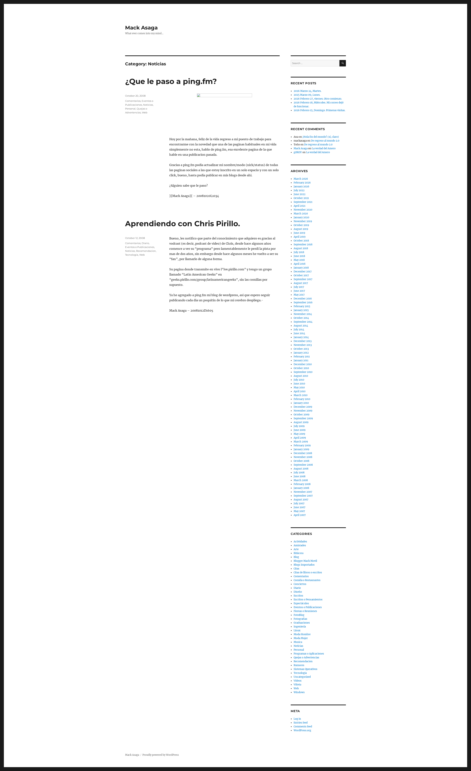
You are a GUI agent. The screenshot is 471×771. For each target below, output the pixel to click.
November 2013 (303, 345)
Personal (130, 108)
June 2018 (299, 256)
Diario (145, 243)
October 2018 (301, 240)
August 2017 (301, 283)
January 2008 (301, 488)
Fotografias (300, 618)
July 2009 (299, 426)
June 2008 (299, 476)
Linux (297, 630)
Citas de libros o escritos (308, 572)
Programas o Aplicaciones (309, 653)
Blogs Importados (304, 564)
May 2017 (299, 294)
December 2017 (303, 271)
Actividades (300, 541)
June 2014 (299, 333)
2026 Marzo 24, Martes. (307, 91)
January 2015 (301, 310)
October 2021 (301, 198)
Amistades (300, 545)
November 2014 (303, 314)
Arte (296, 549)
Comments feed (303, 726)
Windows (299, 692)
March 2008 (301, 480)
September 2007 (303, 495)
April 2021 (299, 205)
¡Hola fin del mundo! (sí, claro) (320, 136)
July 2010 (299, 379)
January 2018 (301, 267)
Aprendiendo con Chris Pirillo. (182, 223)
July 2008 (299, 472)
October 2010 (301, 368)
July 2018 (299, 252)
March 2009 (301, 441)
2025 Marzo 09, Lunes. (307, 94)
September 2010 (303, 372)
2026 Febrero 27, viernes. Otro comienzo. (318, 98)
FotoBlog (299, 615)
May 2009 (299, 433)
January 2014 (301, 337)
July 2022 (299, 190)
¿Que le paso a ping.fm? (171, 81)
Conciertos (300, 584)
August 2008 (301, 468)
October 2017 (301, 275)
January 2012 (301, 352)
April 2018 (299, 263)
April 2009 (300, 437)
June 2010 (299, 383)
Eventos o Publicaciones (139, 247)
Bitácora (298, 553)
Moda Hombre (302, 634)
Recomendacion (146, 250)
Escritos (298, 595)
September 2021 (303, 202)
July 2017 (299, 287)
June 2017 (299, 290)
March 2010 (300, 395)
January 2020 (301, 217)
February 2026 (302, 182)
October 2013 (301, 348)
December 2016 (303, 298)
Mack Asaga (141, 27)
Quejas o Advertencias (306, 657)
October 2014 (301, 318)
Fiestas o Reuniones (305, 611)
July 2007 (299, 503)
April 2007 (300, 515)
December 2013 (302, 341)
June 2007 (299, 507)
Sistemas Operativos (305, 669)
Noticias (148, 104)
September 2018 (303, 244)
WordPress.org (302, 730)
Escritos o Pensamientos (308, 599)
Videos (298, 680)
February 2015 (302, 306)
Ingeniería (300, 626)
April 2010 (299, 391)
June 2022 (299, 194)
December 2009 (303, 406)
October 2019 (301, 225)
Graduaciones (302, 622)
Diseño (298, 591)
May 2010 (299, 387)
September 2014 (303, 321)
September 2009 (303, 418)
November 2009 (303, 410)
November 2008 (303, 457)
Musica (298, 642)
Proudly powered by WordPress (160, 754)
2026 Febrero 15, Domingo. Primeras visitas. (319, 110)
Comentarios (133, 100)
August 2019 (301, 229)
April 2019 (300, 236)
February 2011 (302, 356)
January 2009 (301, 449)
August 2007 (301, 499)
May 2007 (299, 511)
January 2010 (301, 403)
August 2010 (301, 375)
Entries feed (301, 722)
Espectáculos (301, 603)
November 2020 (303, 209)
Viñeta (297, 684)
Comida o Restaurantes (307, 580)
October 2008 (301, 461)
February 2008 (302, 484)
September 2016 (303, 302)
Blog (296, 557)
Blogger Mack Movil (305, 560)
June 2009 (300, 430)
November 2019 (303, 221)
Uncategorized (302, 676)
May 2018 (299, 260)
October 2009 (301, 414)
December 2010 (303, 364)
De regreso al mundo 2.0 (325, 140)
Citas (296, 568)
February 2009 (302, 445)
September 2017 (303, 279)
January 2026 (301, 186)
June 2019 (299, 232)
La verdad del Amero (324, 148)
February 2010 (302, 399)
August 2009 (301, 422)
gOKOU (298, 152)
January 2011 (301, 360)
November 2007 (303, 491)
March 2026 (301, 178)
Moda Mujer (301, 638)
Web (144, 112)
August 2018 (301, 248)
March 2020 (301, 213)
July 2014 (299, 329)
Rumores (299, 665)
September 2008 (303, 464)
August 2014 (301, 325)
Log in (297, 718)
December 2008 (303, 453)
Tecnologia (131, 254)
